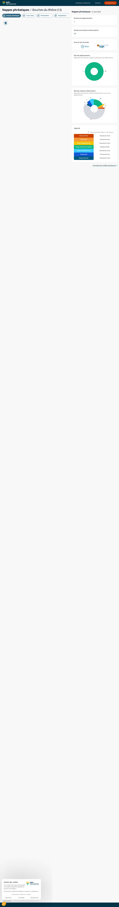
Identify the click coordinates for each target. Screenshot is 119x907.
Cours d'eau (28, 15)
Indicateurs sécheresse (84, 3)
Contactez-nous (110, 3)
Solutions (98, 3)
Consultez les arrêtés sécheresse (104, 165)
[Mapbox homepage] (7, 901)
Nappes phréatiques (11, 15)
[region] (35, 461)
